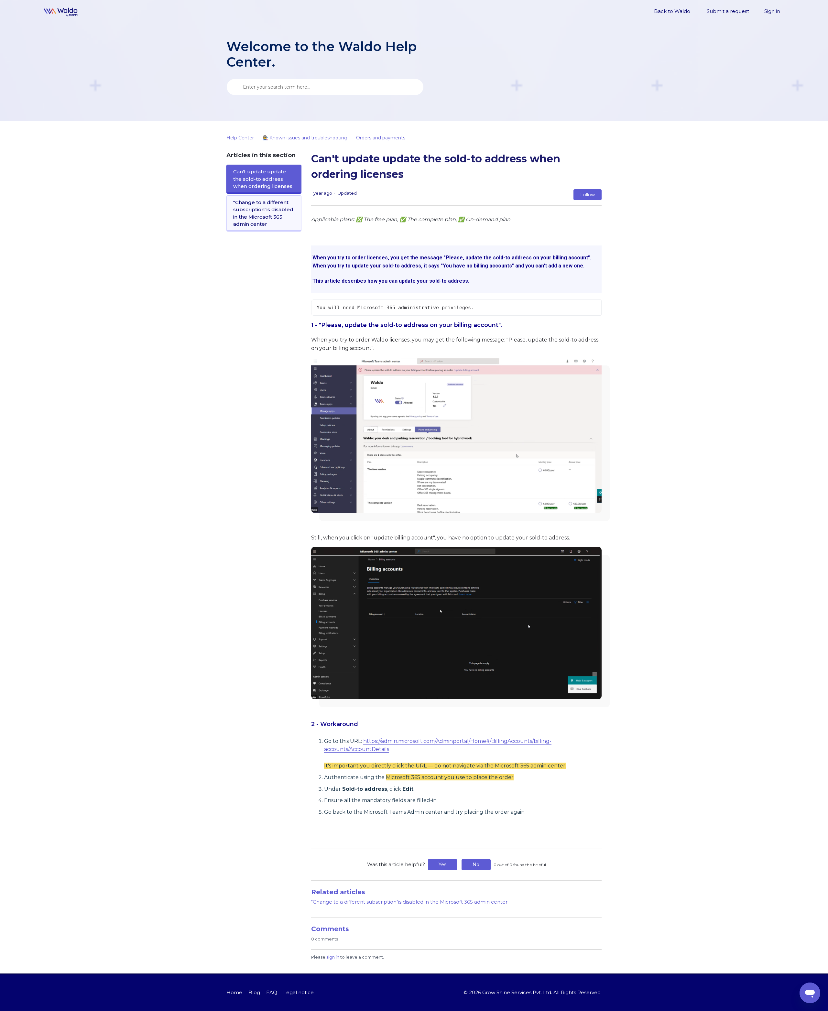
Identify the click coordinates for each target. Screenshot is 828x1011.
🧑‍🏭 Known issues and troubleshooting (305, 138)
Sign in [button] (772, 11)
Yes (442, 864)
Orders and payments (380, 138)
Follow (587, 195)
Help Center (240, 138)
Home (234, 992)
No (476, 864)
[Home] (60, 11)
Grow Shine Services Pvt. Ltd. (517, 992)
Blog (254, 992)
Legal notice (298, 992)
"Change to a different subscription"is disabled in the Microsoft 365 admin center (263, 213)
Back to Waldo (672, 11)
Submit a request (728, 11)
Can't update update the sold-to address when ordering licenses (262, 178)
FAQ (271, 992)
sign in (332, 957)
